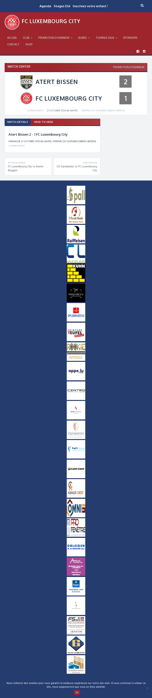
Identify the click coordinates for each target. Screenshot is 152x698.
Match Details (17, 121)
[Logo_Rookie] (76, 359)
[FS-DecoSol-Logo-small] (76, 633)
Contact (13, 44)
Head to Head (43, 121)
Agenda (45, 6)
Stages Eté (62, 6)
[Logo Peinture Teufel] (76, 340)
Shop (29, 44)
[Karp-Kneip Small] (76, 477)
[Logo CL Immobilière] (76, 262)
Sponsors (130, 37)
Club (26, 37)
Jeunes (82, 37)
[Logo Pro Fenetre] (76, 535)
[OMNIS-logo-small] (76, 516)
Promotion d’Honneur (53, 37)
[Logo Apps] (76, 379)
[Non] (147, 688)
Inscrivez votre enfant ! (90, 6)
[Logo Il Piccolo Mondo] (76, 222)
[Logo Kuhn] (76, 281)
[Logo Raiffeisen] (76, 242)
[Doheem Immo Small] (76, 672)
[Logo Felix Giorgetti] (76, 653)
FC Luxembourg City (51, 21)
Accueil (12, 37)
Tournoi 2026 (105, 37)
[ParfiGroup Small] (76, 457)
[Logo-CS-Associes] (76, 438)
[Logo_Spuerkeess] (76, 320)
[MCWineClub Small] (76, 614)
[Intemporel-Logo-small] (76, 301)
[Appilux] (76, 574)
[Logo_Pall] (76, 203)
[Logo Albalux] (76, 496)
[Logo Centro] (76, 399)
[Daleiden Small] (76, 555)
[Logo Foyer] (76, 594)
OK (77, 692)
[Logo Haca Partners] (76, 418)
